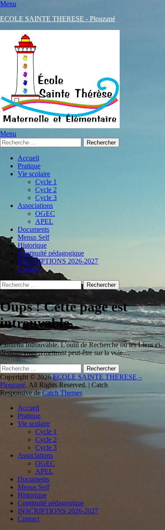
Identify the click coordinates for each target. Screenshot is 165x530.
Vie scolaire (34, 174)
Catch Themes (62, 393)
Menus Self (33, 237)
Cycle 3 (46, 197)
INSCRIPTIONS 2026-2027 (58, 261)
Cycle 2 (46, 189)
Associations (35, 205)
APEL (44, 221)
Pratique (29, 166)
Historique (32, 245)
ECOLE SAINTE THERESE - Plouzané (57, 18)
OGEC (45, 213)
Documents (33, 229)
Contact (28, 269)
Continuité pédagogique (51, 253)
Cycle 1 (46, 181)
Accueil (28, 158)
